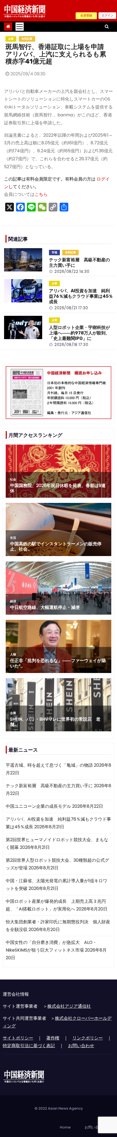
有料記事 (26, 39)
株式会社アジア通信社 (69, 1006)
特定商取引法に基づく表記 (29, 1046)
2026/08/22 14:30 (71, 271)
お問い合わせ (81, 1046)
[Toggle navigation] (19, 26)
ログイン (107, 15)
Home (65, 1127)
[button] (107, 26)
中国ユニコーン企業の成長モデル (38, 806)
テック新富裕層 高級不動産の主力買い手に (49, 786)
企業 (11, 39)
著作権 (52, 1038)
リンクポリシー (87, 1038)
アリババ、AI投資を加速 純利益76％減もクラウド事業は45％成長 (81, 296)
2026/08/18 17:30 (71, 344)
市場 (54, 252)
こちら (41, 194)
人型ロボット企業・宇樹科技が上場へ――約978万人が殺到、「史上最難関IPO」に (79, 333)
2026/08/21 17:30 (71, 308)
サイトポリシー (18, 1038)
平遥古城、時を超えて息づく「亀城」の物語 (49, 765)
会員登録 (86, 15)
